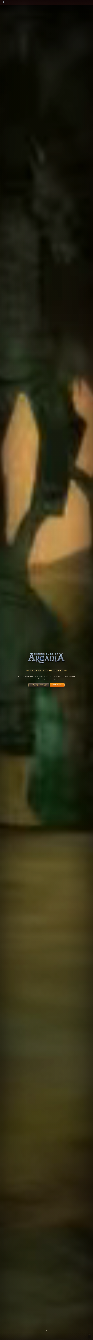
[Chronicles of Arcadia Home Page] (3, 2)
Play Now (57, 685)
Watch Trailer (38, 685)
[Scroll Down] (46, 1329)
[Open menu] (89, 2)
